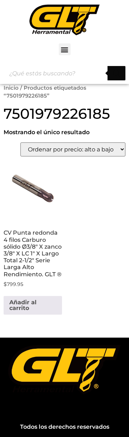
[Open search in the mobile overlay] (64, 73)
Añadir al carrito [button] (23, 305)
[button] (65, 49)
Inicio (11, 88)
